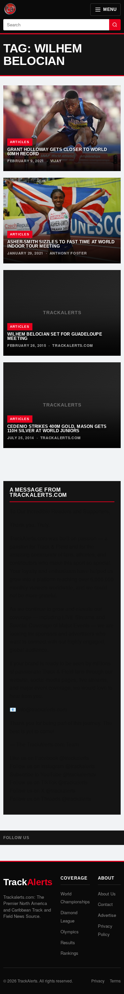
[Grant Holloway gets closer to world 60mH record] (62, 128)
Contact (105, 904)
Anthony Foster (68, 253)
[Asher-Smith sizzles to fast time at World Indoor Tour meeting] (62, 220)
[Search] (115, 24)
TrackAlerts (27, 980)
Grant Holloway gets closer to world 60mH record (57, 151)
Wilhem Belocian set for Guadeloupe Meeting (54, 336)
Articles (20, 142)
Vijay (56, 160)
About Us (107, 893)
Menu (109, 9)
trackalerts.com (72, 345)
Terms (115, 980)
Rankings (69, 953)
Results (68, 942)
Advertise (107, 915)
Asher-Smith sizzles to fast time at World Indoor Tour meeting (60, 244)
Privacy (97, 980)
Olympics (70, 931)
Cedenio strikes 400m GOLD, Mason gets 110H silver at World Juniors (56, 428)
